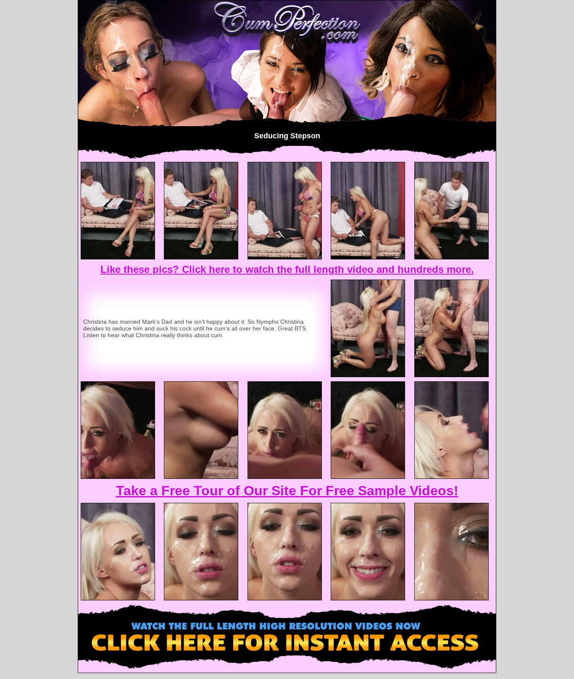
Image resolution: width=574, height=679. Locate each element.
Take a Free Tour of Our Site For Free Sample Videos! (287, 490)
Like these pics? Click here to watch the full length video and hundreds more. (287, 269)
